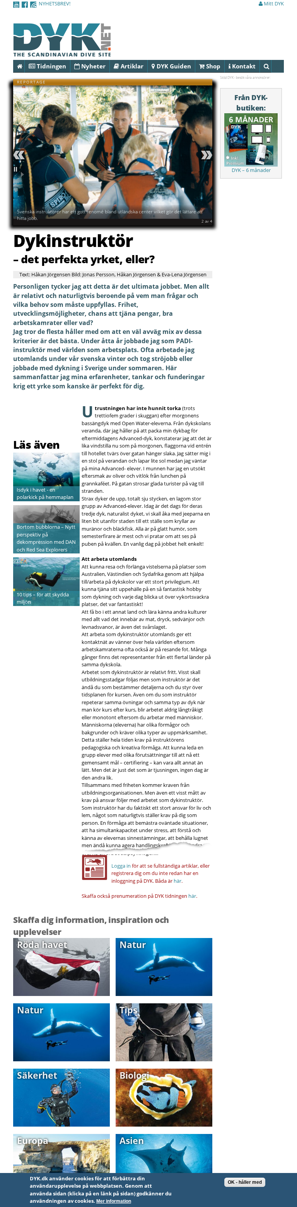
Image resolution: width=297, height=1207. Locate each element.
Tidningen (50, 66)
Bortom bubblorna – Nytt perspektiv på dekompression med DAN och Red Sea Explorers (46, 538)
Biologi (134, 1075)
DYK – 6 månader (251, 170)
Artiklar (131, 66)
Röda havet (42, 944)
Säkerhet (37, 1075)
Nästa (205, 155)
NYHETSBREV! (54, 3)
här (177, 880)
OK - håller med (245, 1182)
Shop (212, 66)
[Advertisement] (58, 417)
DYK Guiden (173, 66)
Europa (32, 1140)
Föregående (20, 155)
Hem (24, 66)
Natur (132, 944)
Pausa (20, 172)
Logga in (121, 865)
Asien (131, 1140)
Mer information (113, 1201)
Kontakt (243, 66)
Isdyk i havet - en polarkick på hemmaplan (45, 493)
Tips (128, 1010)
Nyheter (93, 66)
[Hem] (62, 52)
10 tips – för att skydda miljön (43, 598)
